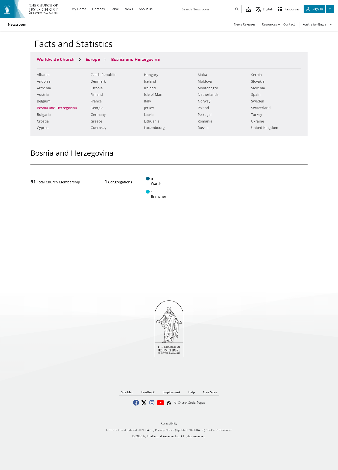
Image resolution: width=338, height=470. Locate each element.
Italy (147, 101)
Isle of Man (153, 94)
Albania (43, 74)
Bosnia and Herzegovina (57, 107)
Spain (256, 94)
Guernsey (98, 127)
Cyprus (42, 127)
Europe (93, 59)
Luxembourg (154, 127)
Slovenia (258, 88)
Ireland (150, 88)
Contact (289, 24)
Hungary (151, 74)
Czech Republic (103, 74)
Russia (203, 127)
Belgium (43, 101)
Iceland (150, 81)
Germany (98, 114)
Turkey (256, 114)
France (96, 101)
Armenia (44, 88)
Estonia (97, 88)
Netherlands (208, 94)
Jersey (149, 107)
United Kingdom (264, 127)
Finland (97, 94)
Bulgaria (44, 114)
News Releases (244, 24)
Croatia (43, 121)
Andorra (43, 81)
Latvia (149, 114)
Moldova (205, 81)
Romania (205, 121)
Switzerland (261, 107)
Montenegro (208, 88)
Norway (204, 101)
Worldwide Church (55, 59)
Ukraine (257, 121)
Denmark (98, 81)
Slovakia (258, 81)
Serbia (256, 74)
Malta (202, 74)
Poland (203, 107)
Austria (43, 94)
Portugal (205, 114)
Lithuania (152, 121)
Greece (96, 121)
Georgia (97, 107)
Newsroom (17, 24)
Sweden (257, 101)
